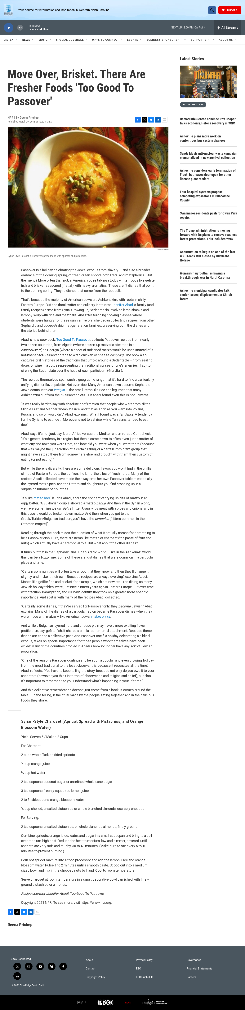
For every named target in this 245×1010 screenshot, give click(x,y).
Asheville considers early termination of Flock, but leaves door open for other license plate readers (208, 174)
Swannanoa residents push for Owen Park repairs (208, 215)
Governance (194, 960)
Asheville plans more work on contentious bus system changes (202, 138)
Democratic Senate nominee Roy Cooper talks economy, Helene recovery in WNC (208, 121)
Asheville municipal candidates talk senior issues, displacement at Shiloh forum (206, 294)
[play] (9, 28)
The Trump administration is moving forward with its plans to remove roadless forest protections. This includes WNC (208, 234)
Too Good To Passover (73, 340)
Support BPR (201, 39)
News (26, 39)
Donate (231, 10)
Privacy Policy (144, 960)
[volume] (20, 28)
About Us (226, 39)
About (89, 960)
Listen (9, 39)
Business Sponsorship (164, 39)
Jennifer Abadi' (123, 305)
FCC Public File (144, 977)
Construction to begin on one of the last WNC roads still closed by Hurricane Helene (207, 256)
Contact (90, 968)
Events (132, 39)
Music (43, 39)
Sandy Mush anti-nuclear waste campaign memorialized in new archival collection (208, 155)
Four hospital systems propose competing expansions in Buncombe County (205, 196)
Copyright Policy (95, 977)
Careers (191, 977)
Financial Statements (199, 968)
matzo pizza (100, 617)
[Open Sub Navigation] (16, 39)
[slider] (26, 28)
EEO (138, 968)
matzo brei (41, 498)
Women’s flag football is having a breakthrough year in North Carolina (205, 275)
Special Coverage (70, 39)
